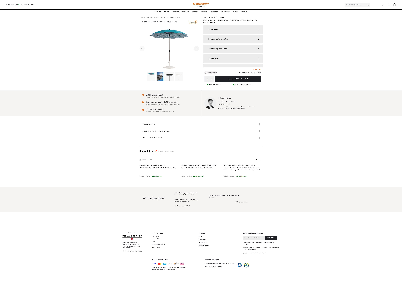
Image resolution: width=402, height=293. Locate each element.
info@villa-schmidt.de (27, 4)
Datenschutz (203, 239)
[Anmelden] (383, 4)
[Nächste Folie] (261, 159)
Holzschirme (214, 11)
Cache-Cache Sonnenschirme (170, 17)
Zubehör (235, 11)
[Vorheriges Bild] (142, 48)
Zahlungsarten (156, 247)
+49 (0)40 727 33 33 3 (11, 4)
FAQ (153, 241)
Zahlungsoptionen (160, 260)
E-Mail (225, 108)
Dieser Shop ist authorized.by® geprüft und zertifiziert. (220, 263)
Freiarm (166, 11)
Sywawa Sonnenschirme (149, 17)
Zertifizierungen (212, 260)
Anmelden (270, 238)
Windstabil (204, 11)
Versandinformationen (159, 244)
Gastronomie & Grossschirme (180, 11)
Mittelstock (195, 11)
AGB (200, 236)
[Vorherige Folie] (256, 159)
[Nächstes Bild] (196, 48)
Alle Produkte (157, 11)
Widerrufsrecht (204, 245)
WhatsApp (236, 108)
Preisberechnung (212, 73)
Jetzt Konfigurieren (238, 79)
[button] (233, 29)
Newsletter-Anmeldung (155, 237)
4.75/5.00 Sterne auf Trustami (213, 266)
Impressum (202, 242)
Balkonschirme (225, 11)
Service (202, 233)
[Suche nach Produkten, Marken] (367, 4)
